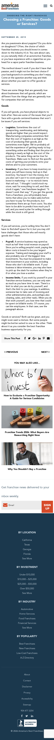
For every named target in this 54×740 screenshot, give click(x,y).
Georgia (27, 549)
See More (27, 558)
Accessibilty (27, 698)
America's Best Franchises (10, 6)
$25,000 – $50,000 (27, 584)
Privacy (27, 692)
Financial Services (27, 623)
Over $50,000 (27, 588)
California (27, 540)
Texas (27, 544)
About (27, 674)
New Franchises (27, 648)
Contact (27, 680)
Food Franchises (27, 618)
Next (44, 352)
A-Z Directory (27, 657)
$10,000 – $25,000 (27, 579)
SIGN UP (47, 506)
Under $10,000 (27, 574)
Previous (12, 352)
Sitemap (27, 704)
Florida (27, 554)
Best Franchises (27, 643)
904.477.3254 (27, 710)
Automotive (27, 609)
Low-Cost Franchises (27, 653)
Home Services (27, 613)
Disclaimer (27, 686)
